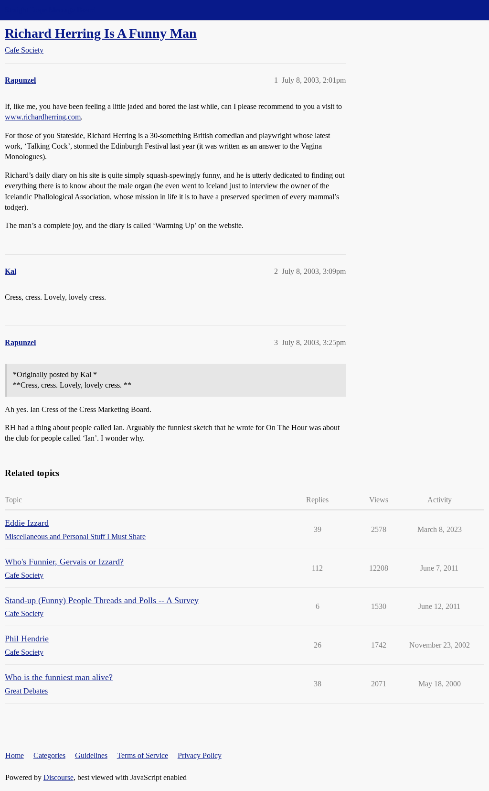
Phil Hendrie (27, 638)
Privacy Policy (200, 755)
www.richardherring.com (43, 117)
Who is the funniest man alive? (59, 677)
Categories (49, 755)
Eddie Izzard (27, 523)
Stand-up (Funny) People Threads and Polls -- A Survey (102, 600)
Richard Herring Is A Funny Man (101, 33)
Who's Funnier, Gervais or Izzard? (64, 561)
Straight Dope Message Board (50, 10)
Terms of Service (142, 755)
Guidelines (91, 755)
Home (14, 755)
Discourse (58, 777)
